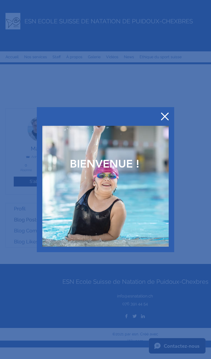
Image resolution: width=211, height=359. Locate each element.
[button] (165, 116)
